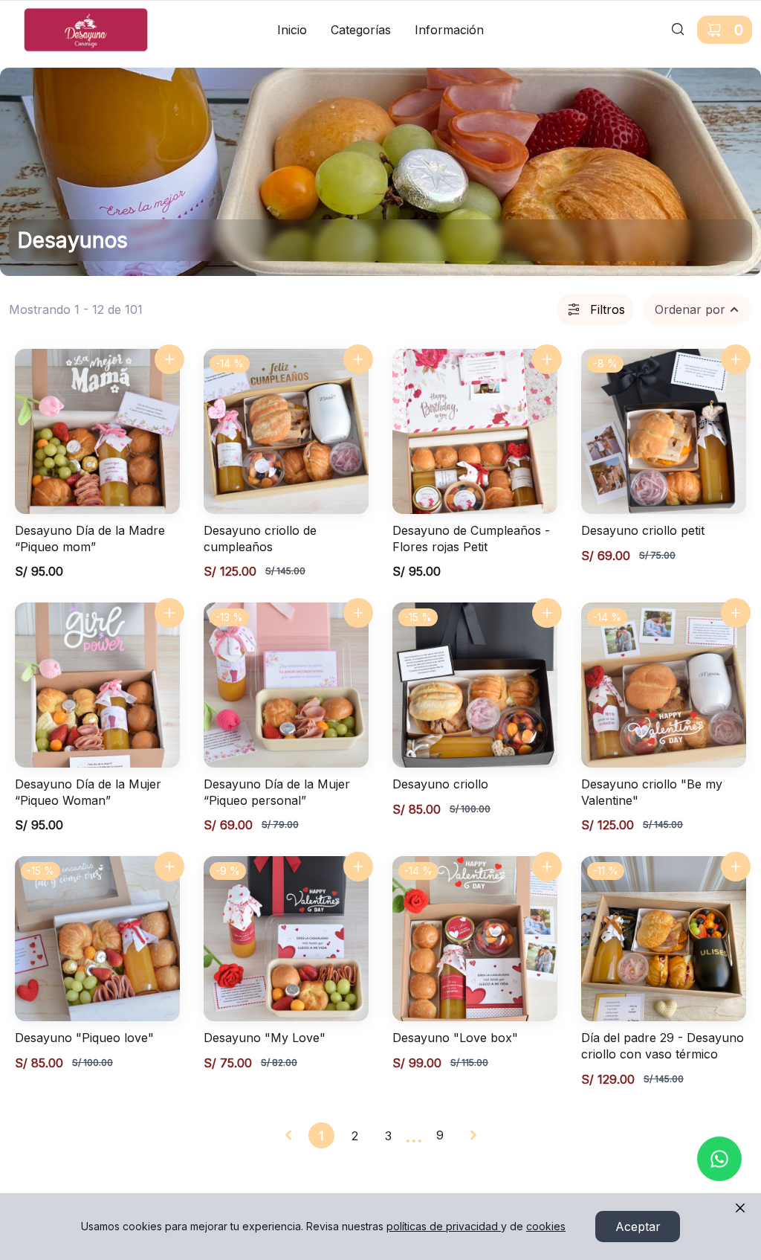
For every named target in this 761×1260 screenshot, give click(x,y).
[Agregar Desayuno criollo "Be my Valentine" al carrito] (736, 613)
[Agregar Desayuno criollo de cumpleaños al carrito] (358, 359)
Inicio (292, 29)
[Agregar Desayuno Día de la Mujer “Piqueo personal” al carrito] (358, 613)
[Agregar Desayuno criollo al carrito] (547, 613)
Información (449, 29)
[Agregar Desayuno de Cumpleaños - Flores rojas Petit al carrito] (547, 359)
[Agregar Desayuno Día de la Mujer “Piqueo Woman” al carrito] (169, 613)
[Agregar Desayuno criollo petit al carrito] (736, 359)
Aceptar (638, 1226)
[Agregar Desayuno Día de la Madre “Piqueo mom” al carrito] (169, 359)
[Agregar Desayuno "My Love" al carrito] (358, 866)
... (414, 1135)
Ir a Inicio (35, 14)
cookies (546, 1226)
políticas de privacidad (442, 1226)
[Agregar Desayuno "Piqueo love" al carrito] (169, 866)
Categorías (361, 29)
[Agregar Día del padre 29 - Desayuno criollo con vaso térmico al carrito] (736, 866)
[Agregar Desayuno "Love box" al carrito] (547, 866)
